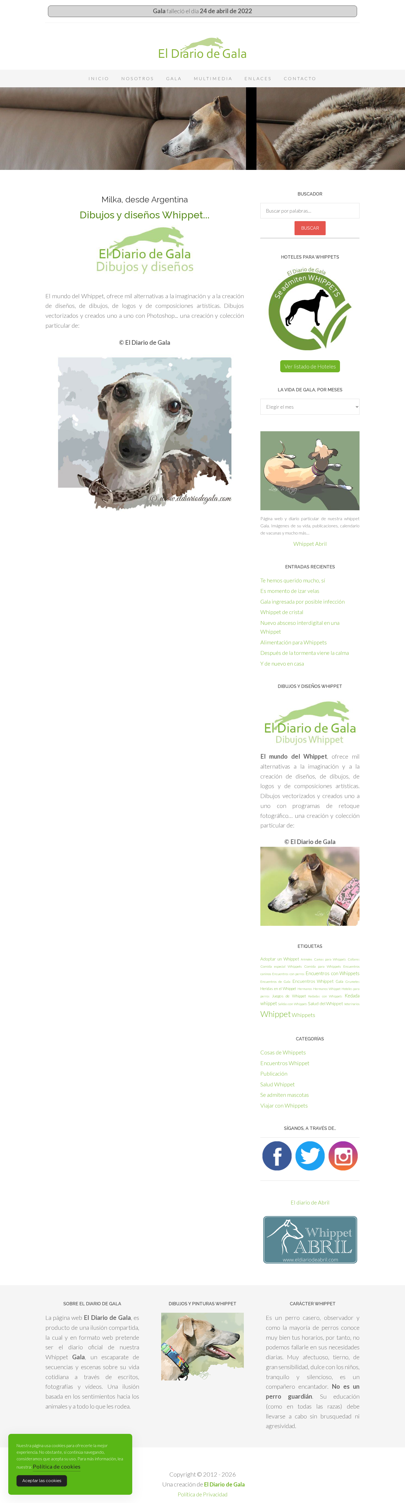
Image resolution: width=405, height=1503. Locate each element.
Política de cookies (56, 1466)
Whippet (275, 1014)
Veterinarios (352, 1004)
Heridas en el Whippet (278, 988)
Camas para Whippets (330, 959)
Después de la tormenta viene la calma (304, 652)
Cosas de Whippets (283, 1052)
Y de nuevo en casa (282, 663)
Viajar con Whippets (284, 1105)
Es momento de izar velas (289, 590)
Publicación (273, 1073)
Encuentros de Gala (275, 982)
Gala (339, 981)
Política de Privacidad (203, 1494)
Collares (354, 959)
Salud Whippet (277, 1084)
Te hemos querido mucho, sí (292, 580)
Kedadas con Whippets (325, 996)
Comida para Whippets (322, 966)
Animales (306, 959)
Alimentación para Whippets (293, 642)
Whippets (303, 1014)
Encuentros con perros (288, 974)
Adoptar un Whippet (279, 958)
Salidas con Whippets (292, 1004)
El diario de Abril (310, 1202)
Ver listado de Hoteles (310, 366)
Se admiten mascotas (284, 1094)
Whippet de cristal (281, 612)
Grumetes (352, 981)
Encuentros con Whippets (333, 973)
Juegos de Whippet (289, 996)
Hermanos (305, 989)
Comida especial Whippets (281, 966)
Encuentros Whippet (313, 981)
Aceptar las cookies (41, 1480)
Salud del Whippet (325, 1003)
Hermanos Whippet (327, 989)
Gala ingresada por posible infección (302, 601)
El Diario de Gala (202, 47)
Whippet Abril (310, 543)
